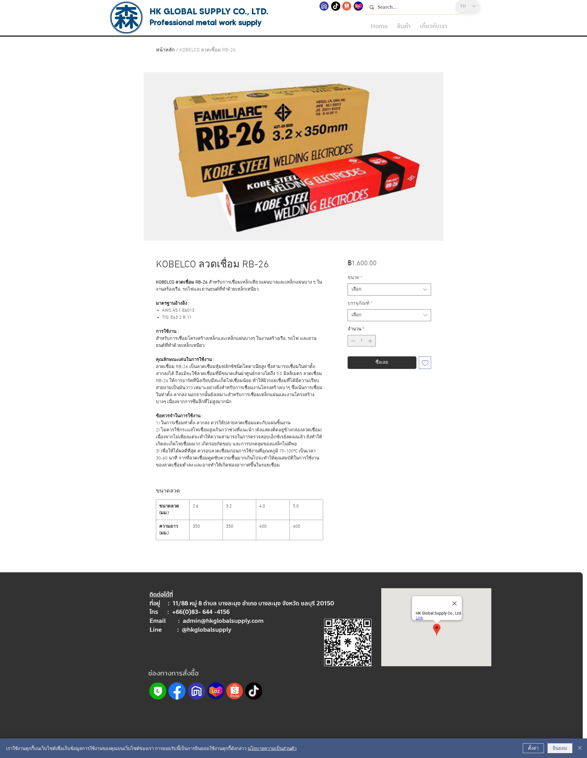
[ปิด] (579, 748)
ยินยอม (560, 748)
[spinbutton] (361, 341)
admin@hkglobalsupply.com (223, 620)
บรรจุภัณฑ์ (360, 303)
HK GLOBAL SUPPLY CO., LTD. (209, 11)
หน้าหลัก (165, 50)
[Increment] (371, 341)
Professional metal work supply (206, 22)
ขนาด (355, 278)
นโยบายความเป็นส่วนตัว (272, 748)
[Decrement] (353, 341)
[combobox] (389, 289)
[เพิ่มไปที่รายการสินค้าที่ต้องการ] (425, 362)
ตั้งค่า (533, 748)
